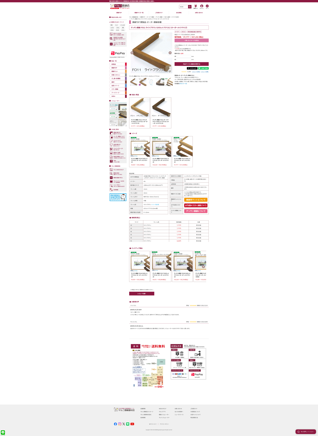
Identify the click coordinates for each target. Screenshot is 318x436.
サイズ (116, 25)
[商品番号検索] (189, 6)
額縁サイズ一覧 (139, 13)
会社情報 (178, 13)
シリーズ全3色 (155, 204)
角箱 (123, 27)
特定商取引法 (194, 417)
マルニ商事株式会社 (145, 414)
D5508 (112, 30)
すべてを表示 (175, 17)
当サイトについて (152, 424)
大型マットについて (195, 414)
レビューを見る (196, 71)
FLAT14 (112, 27)
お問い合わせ (199, 13)
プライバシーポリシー (164, 424)
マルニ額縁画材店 (133, 17)
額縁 (112, 25)
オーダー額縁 (150, 17)
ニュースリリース (179, 414)
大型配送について (195, 411)
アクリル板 (122, 25)
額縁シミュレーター (164, 414)
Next (170, 52)
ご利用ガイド (159, 13)
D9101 (117, 27)
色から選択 (167, 17)
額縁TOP (119, 13)
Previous (132, 52)
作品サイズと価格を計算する (191, 64)
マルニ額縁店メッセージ (146, 411)
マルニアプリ (162, 411)
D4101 (122, 30)
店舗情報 (142, 408)
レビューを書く (205, 71)
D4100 (117, 30)
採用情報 (142, 417)
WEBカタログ (162, 408)
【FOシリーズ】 (183, 83)
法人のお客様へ (179, 411)
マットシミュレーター (164, 417)
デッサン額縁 (159, 17)
